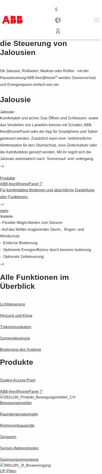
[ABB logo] (12, 20)
